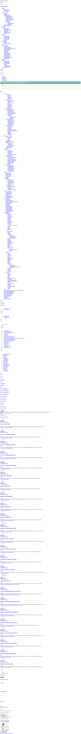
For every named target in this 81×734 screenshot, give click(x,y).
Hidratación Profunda (11, 156)
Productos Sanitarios (7, 53)
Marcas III (7, 213)
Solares (6, 346)
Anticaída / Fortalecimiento (12, 159)
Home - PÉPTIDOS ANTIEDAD (9, 340)
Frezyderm (9, 241)
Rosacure (9, 275)
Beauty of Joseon (10, 258)
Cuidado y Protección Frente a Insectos (10, 48)
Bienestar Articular (7, 56)
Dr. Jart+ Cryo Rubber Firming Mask (7, 434)
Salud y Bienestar (4, 45)
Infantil (3, 60)
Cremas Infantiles (8, 193)
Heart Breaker (6, 366)
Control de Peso (10, 179)
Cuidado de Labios (11, 124)
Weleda (9, 288)
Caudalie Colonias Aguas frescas (14, 266)
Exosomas (9, 128)
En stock (6, 308)
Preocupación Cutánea (9, 109)
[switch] (3, 729)
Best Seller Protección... (3, 399)
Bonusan (9, 263)
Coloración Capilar (11, 171)
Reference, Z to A (47, 412)
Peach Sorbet (5, 363)
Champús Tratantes (11, 165)
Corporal (3, 27)
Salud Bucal (6, 51)
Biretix (9, 261)
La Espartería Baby (7, 61)
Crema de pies (10, 144)
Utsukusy (9, 287)
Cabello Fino (10, 153)
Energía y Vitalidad (11, 181)
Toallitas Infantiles (7, 62)
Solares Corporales (7, 36)
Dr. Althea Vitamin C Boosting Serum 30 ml (8, 622)
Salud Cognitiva (6, 58)
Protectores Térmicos (11, 170)
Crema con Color (10, 107)
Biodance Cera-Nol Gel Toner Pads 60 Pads (8, 632)
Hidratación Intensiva (11, 110)
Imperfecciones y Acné (11, 112)
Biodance (9, 260)
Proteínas (9, 187)
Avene (9, 256)
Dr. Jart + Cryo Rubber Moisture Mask (8, 455)
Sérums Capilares (10, 167)
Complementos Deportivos (12, 189)
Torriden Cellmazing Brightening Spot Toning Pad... (10, 591)
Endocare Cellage (12, 237)
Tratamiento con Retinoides (12, 129)
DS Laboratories (10, 231)
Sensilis (9, 277)
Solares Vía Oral (6, 38)
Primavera (6, 344)
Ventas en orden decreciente (4, 412)
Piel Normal (9, 95)
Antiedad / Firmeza (11, 111)
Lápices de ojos (10, 103)
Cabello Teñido (10, 155)
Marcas (7, 252)
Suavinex (9, 281)
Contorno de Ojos (10, 122)
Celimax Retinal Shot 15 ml (5, 580)
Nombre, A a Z (14, 412)
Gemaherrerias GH (11, 242)
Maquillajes (9, 101)
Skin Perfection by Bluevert (12, 280)
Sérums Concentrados (11, 120)
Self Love (5, 368)
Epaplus (9, 238)
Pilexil (9, 228)
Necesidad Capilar (7, 10)
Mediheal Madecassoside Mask (6, 496)
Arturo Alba (9, 255)
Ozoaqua (9, 227)
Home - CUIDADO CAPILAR (9, 292)
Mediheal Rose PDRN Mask (5, 517)
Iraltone (9, 246)
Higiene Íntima (6, 29)
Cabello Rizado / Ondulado (12, 154)
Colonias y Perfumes (7, 32)
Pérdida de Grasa (10, 180)
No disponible (7, 309)
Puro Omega (10, 229)
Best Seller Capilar (7, 296)
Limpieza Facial (10, 119)
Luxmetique (9, 218)
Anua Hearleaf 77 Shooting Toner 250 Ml (8, 559)
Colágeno (9, 131)
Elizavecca (9, 233)
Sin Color (5, 357)
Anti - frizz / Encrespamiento (12, 160)
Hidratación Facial (10, 121)
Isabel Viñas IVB (10, 247)
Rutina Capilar (6, 11)
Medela (9, 219)
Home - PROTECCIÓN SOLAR (9, 291)
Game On (5, 367)
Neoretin (9, 223)
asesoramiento (6, 330)
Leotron (9, 215)
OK (1, 300)
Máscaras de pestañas (11, 100)
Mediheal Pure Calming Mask (6, 475)
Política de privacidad (3, 696)
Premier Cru (11, 267)
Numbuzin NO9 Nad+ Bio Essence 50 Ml (8, 528)
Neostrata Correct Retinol (13, 225)
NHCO (9, 226)
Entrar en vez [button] (2, 733)
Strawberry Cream (6, 364)
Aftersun (5, 40)
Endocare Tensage (12, 236)
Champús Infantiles (7, 63)
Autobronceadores (7, 31)
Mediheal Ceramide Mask (5, 506)
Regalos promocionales (7, 298)
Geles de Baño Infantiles (7, 66)
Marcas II (7, 230)
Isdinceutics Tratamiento (13, 249)
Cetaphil (9, 268)
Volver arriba (2, 674)
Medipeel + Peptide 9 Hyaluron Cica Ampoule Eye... (10, 601)
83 (2, 672)
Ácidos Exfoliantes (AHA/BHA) (13, 130)
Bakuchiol (9, 133)
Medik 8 (9, 220)
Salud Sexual (8, 199)
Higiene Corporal (6, 28)
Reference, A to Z (42, 412)
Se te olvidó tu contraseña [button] (4, 715)
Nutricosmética (4, 41)
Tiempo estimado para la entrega (5, 693)
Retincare (9, 274)
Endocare (9, 234)
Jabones (9, 139)
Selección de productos (7, 43)
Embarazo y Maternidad (7, 47)
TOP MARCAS (6, 212)
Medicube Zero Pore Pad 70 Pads (6, 663)
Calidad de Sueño (6, 46)
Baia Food (9, 257)
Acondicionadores (10, 166)
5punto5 (9, 253)
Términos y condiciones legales (5, 699)
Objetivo (5, 42)
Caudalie (9, 264)
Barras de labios (10, 105)
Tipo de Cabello (6, 9)
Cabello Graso (10, 152)
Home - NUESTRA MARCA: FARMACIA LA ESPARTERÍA (13, 290)
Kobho (9, 251)
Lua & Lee (9, 217)
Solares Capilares (6, 37)
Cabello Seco (10, 151)
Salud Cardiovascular (7, 55)
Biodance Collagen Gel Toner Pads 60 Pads (8, 643)
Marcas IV (7, 272)
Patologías (5, 33)
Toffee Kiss (5, 359)
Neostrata (9, 224)
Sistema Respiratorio (7, 49)
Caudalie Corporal (12, 265)
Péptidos (9, 132)
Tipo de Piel (8, 94)
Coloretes (9, 104)
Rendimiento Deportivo (11, 182)
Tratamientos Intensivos (11, 168)
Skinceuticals (10, 279)
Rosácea (11, 116)
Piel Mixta (9, 97)
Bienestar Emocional (7, 54)
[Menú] (4, 723)
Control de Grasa (10, 158)
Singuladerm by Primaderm (12, 278)
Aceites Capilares (10, 169)
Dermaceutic (10, 271)
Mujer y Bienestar (6, 52)
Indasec (9, 245)
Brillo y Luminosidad (11, 161)
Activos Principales (9, 125)
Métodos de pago (2, 694)
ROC (8, 273)
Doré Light (5, 362)
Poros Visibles (10, 114)
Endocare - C (12, 235)
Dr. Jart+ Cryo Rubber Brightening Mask (8, 465)
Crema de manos (10, 143)
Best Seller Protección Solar (8, 295)
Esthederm (9, 240)
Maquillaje (7, 99)
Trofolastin (9, 285)
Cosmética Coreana (9, 108)
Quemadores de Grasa (11, 188)
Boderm (9, 262)
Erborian (9, 239)
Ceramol (9, 269)
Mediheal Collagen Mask (5, 486)
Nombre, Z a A (19, 412)
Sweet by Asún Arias (11, 283)
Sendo (9, 276)
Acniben (11, 250)
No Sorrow (5, 369)
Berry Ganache (6, 365)
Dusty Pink (5, 361)
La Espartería (10, 214)
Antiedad (9, 184)
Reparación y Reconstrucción (12, 157)
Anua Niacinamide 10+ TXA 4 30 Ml (7, 569)
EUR (3, 75)
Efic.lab (9, 232)
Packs (5, 289)
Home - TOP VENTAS (7, 294)
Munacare (9, 222)
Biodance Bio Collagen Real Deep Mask (8, 653)
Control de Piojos (6, 65)
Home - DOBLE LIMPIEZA (8, 293)
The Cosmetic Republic (11, 286)
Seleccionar (3, 411)
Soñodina (9, 284)
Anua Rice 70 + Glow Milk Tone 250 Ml (8, 548)
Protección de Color (11, 162)
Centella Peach (6, 358)
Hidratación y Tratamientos (10, 141)
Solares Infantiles (6, 39)
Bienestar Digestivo (7, 57)
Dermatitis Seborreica (13, 117)
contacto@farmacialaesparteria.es (5, 689)
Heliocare (9, 243)
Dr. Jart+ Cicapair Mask (5, 423)
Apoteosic (9, 254)
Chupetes (5, 64)
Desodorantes (10, 137)
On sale (5, 317)
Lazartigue (9, 216)
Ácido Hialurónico (10, 126)
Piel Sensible (10, 98)
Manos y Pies (6, 30)
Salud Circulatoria (6, 50)
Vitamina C (9, 127)
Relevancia (10, 412)
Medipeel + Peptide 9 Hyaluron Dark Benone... (9, 612)
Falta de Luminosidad (11, 113)
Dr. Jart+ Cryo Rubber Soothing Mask (7, 444)
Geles (9, 138)
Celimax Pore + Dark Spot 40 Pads (7, 538)
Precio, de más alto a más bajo (35, 412)
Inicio (1, 91)
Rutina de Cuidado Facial (10, 118)
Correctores (9, 106)
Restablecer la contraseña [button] (9, 733)
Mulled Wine (5, 360)
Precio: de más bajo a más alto (26, 412)
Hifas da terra (10, 244)
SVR (8, 282)
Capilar (3, 8)
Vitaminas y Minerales (11, 186)
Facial (5, 93)
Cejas (9, 102)
